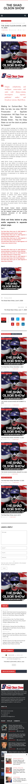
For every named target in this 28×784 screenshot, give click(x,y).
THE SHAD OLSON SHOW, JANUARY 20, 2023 (14, 472)
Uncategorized (16, 777)
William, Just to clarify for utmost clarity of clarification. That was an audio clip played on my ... (14, 658)
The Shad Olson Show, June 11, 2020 (15, 310)
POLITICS (21, 758)
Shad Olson (5, 30)
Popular (9, 721)
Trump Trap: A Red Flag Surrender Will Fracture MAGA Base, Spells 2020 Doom (19, 771)
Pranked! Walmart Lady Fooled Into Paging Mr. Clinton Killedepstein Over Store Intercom (19, 762)
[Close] (26, 754)
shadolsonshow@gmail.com (8, 716)
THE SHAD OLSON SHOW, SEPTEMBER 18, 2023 (13, 402)
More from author (16, 334)
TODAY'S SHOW (8, 20)
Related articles (6, 334)
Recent (3, 721)
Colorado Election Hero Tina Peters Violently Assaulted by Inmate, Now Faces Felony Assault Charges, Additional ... (17, 736)
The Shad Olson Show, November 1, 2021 (12, 367)
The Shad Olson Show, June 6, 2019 (11, 515)
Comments (17, 721)
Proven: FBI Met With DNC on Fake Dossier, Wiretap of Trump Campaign (19, 780)
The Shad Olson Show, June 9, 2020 (12, 300)
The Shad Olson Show (14, 7)
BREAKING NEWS (16, 758)
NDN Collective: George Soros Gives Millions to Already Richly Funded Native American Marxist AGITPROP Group (17, 745)
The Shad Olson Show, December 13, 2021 (12, 437)
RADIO (3, 20)
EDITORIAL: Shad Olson (18, 767)
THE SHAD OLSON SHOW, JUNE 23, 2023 (14, 661)
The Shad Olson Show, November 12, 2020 (12, 480)
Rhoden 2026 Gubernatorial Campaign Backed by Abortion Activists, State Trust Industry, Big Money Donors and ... (16, 727)
